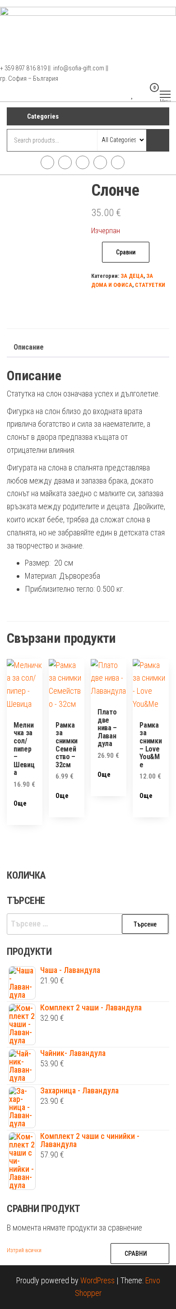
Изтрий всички (24, 1250)
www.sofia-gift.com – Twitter (82, 162)
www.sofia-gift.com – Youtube (100, 162)
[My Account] (140, 93)
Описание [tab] (29, 347)
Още (20, 803)
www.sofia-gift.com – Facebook (47, 162)
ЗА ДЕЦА (132, 275)
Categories (43, 116)
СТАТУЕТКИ (150, 284)
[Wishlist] (132, 93)
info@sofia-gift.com (118, 162)
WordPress (97, 1280)
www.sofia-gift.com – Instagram (65, 162)
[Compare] (125, 93)
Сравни (125, 252)
